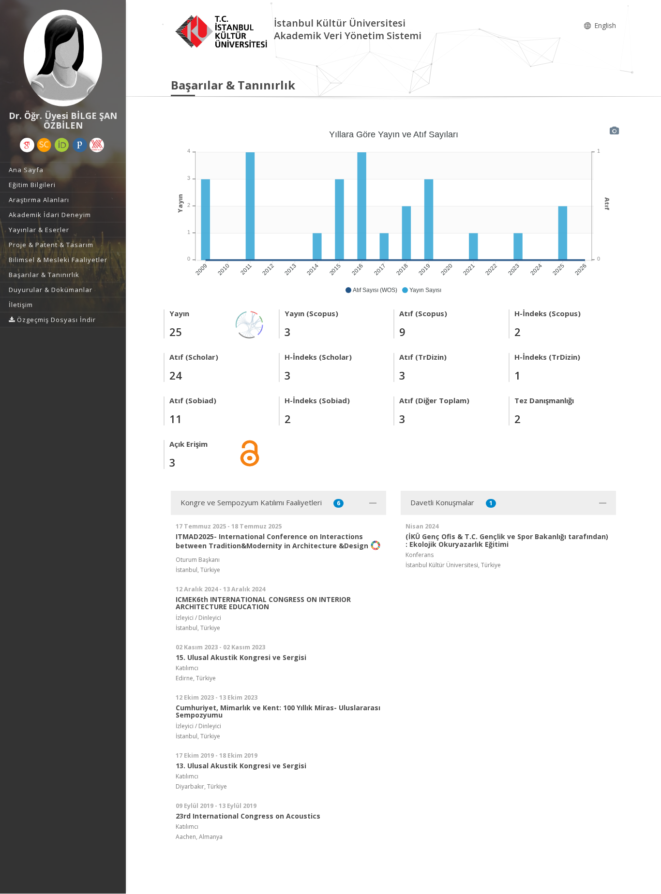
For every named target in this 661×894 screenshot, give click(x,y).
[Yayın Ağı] (250, 323)
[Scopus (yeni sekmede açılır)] (44, 145)
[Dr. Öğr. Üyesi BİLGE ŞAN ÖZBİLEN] (63, 58)
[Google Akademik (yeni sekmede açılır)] (27, 145)
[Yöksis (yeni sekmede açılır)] (97, 145)
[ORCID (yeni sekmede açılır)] (62, 145)
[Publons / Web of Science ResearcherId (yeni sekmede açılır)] (80, 145)
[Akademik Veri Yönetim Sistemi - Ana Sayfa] (222, 30)
